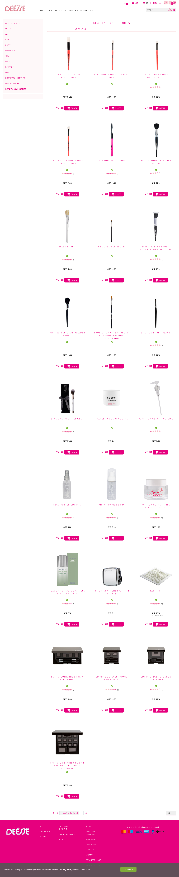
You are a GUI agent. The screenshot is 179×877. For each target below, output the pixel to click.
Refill (7, 40)
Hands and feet (12, 51)
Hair (7, 61)
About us (90, 826)
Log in (41, 826)
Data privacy (92, 844)
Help (61, 839)
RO (156, 3)
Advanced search (94, 860)
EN (147, 3)
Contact (90, 850)
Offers (8, 29)
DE (144, 3)
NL (160, 3)
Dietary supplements (15, 78)
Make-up (9, 67)
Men (7, 72)
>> (86, 813)
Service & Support (67, 834)
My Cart (42, 837)
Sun (7, 56)
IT (153, 3)
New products (12, 23)
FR (150, 3)
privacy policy (66, 869)
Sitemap (89, 855)
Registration (44, 831)
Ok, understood (128, 869)
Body (7, 45)
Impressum (90, 839)
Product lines (12, 83)
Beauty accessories (15, 89)
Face (7, 34)
